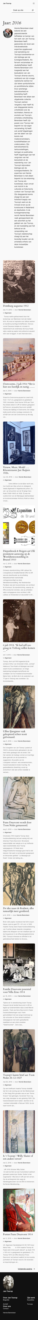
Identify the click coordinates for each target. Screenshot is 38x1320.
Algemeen (8, 313)
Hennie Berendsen (24, 310)
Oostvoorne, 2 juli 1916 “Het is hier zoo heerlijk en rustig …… (19, 385)
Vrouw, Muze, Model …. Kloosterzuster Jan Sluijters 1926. (16, 470)
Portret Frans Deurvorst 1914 (18, 1234)
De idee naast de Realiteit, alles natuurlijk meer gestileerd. (18, 910)
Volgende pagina (26, 1269)
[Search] (33, 10)
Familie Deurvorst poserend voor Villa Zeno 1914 (17, 991)
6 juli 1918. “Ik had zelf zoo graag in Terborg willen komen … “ (19, 648)
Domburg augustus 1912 (15, 306)
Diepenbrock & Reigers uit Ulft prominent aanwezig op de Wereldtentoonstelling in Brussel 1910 (19, 555)
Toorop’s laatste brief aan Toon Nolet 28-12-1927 (19, 1076)
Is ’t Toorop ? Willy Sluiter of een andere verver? (18, 1157)
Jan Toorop (7, 3)
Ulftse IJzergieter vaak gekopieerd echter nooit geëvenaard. (15, 734)
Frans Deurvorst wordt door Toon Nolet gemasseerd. (17, 824)
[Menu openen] (33, 3)
